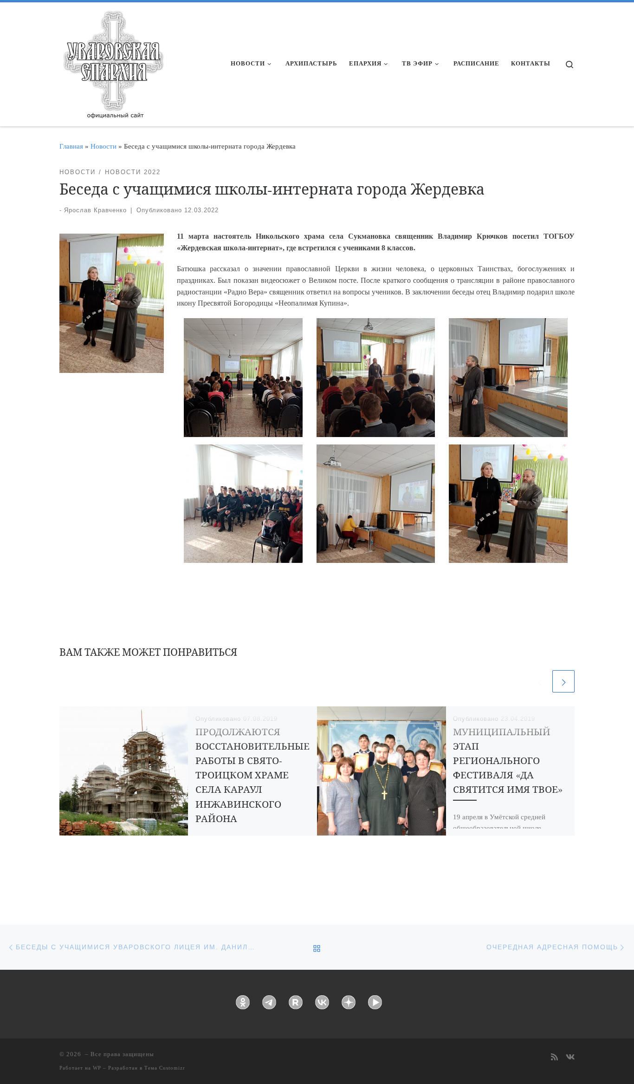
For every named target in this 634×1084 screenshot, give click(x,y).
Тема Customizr (164, 1068)
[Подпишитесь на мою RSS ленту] (554, 1057)
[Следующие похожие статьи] (563, 681)
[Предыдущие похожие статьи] (539, 681)
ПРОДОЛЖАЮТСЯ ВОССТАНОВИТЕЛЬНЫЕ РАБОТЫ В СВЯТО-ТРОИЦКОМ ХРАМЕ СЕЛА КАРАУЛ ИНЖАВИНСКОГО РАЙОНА (252, 775)
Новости (103, 146)
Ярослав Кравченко (95, 210)
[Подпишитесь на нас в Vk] (570, 1057)
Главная (71, 146)
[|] (112, 61)
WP (97, 1068)
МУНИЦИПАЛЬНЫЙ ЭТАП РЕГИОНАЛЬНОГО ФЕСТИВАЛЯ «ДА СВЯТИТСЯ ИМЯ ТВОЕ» (508, 760)
